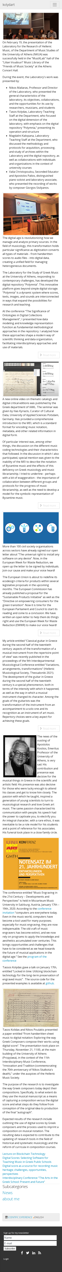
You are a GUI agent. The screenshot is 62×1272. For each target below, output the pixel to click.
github (50, 983)
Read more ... (50, 355)
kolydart (9, 4)
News (7, 1192)
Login (6, 1258)
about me (11, 1198)
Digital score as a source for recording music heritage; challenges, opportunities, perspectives (30, 1170)
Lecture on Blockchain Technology (23, 1154)
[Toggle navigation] (54, 4)
